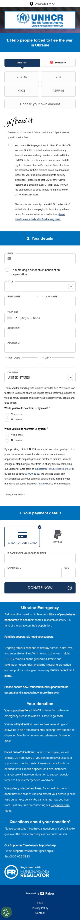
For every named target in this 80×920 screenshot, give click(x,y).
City (48, 357)
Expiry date (14, 568)
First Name (15, 296)
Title (11, 281)
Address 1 (14, 328)
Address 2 (14, 343)
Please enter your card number (27, 553)
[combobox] (40, 286)
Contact (40, 913)
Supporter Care (60, 805)
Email (11, 253)
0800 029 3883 (30, 473)
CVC (66, 568)
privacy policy (23, 799)
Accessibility (43, 4)
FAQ (40, 903)
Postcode (14, 357)
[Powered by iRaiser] (40, 893)
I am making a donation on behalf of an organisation (36, 272)
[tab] (22, 63)
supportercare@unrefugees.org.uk (53, 468)
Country (13, 372)
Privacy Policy (45, 483)
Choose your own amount (40, 104)
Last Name (51, 296)
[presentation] (22, 63)
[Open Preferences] (6, 912)
